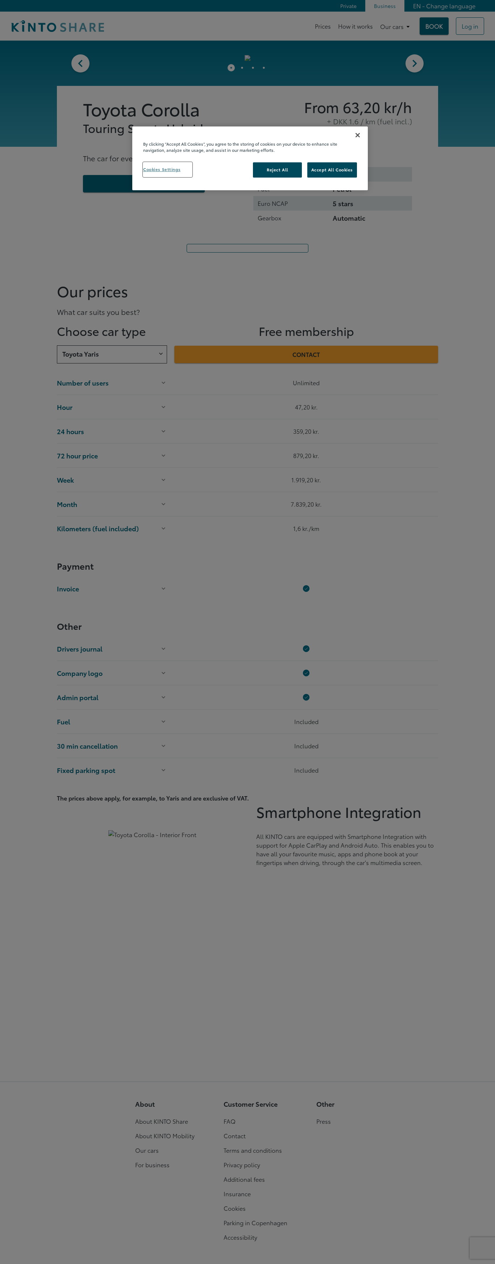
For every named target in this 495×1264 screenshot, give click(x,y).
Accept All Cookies (332, 169)
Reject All (277, 169)
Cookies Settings (161, 169)
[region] (250, 158)
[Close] (358, 135)
